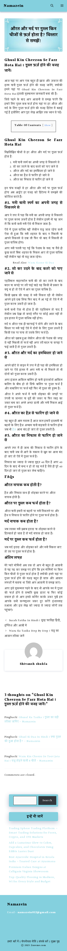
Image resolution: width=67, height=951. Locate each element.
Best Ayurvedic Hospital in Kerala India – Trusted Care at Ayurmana (32, 859)
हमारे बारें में (13, 942)
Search (47, 800)
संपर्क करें (43, 942)
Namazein (14, 6)
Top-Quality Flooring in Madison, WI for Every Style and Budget (32, 879)
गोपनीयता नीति (28, 942)
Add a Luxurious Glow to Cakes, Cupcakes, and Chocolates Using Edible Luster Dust (31, 847)
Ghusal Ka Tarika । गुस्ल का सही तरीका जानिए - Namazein (31, 719)
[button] (52, 6)
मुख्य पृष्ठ (55, 942)
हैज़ (14, 429)
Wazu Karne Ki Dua (41, 263)
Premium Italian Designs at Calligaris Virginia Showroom (28, 869)
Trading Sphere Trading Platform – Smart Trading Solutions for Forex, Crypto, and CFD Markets (33, 832)
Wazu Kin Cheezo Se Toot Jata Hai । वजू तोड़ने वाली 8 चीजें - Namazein (32, 758)
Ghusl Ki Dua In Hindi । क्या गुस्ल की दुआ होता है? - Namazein (32, 739)
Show (47, 125)
